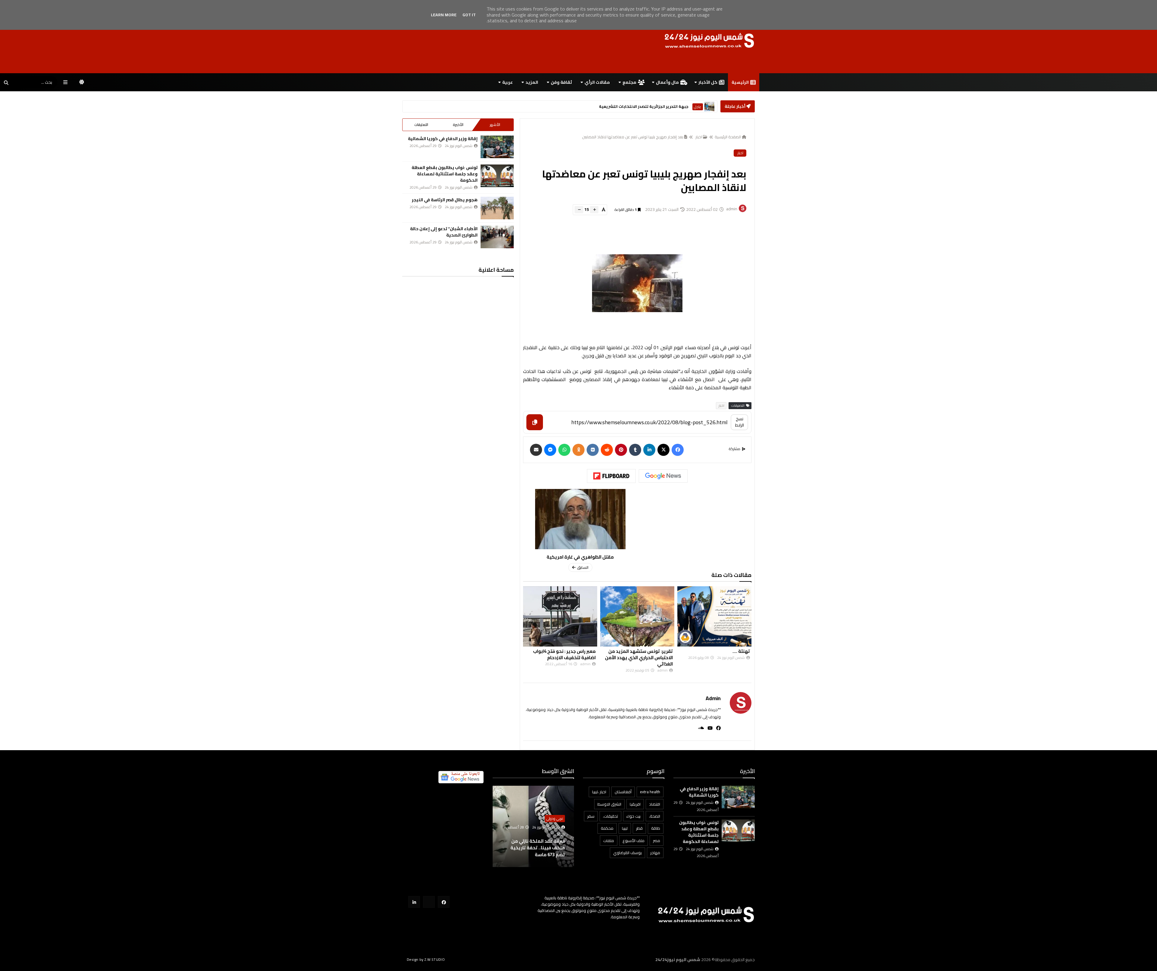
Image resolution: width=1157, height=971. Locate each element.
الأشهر (495, 124)
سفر (590, 816)
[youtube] (708, 728)
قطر (639, 828)
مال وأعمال (667, 82)
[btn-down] (579, 209)
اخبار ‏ (698, 136)
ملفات (608, 840)
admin (713, 698)
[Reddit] (607, 450)
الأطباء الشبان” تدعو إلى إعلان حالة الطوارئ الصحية (444, 232)
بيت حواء (633, 816)
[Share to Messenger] (550, 450)
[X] (663, 450)
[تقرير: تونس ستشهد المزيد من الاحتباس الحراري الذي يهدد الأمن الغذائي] (714, 616)
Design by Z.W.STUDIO (426, 959)
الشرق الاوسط (609, 804)
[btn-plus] (594, 209)
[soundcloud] (699, 728)
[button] (570, 826)
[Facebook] (678, 450)
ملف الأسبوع (633, 840)
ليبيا (625, 828)
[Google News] (663, 476)
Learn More (443, 15)
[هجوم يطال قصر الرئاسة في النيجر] (497, 208)
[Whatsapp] (564, 450)
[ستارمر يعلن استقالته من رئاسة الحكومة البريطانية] (709, 106)
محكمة (607, 828)
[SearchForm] (6, 82)
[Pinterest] (621, 450)
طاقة (655, 828)
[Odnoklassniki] (578, 450)
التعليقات (421, 124)
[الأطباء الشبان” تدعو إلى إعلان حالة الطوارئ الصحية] (497, 237)
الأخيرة (458, 124)
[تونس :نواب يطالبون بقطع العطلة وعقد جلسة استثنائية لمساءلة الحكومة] (497, 175)
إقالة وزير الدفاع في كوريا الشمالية (443, 139)
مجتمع (629, 82)
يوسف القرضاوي (627, 852)
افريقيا (635, 804)
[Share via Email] (536, 450)
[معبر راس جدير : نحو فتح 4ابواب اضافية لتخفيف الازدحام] (637, 616)
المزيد (531, 82)
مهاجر (655, 852)
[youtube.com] (429, 902)
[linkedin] (649, 450)
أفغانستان (623, 791)
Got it (469, 15)
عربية (507, 82)
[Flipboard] (611, 476)
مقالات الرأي (597, 82)
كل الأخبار (707, 82)
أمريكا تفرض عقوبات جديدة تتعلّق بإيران (536, 851)
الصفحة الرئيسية (728, 136)
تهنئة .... (587, 651)
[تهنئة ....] (560, 616)
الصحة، (654, 816)
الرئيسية (740, 82)
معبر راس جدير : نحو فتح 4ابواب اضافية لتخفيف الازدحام (641, 654)
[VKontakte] (593, 450)
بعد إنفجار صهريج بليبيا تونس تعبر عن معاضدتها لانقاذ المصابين (632, 136)
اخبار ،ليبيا (599, 791)
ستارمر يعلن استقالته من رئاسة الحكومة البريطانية (640, 106)
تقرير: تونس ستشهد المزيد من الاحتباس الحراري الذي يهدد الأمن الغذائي (716, 657)
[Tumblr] (635, 450)
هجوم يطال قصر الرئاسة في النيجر (445, 200)
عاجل (697, 106)
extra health (650, 791)
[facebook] (717, 728)
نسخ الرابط (739, 422)
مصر (656, 840)
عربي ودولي (554, 825)
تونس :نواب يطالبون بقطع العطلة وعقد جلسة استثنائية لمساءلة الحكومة (445, 174)
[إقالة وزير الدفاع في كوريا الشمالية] (497, 147)
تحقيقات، (610, 816)
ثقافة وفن (561, 82)
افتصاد (654, 804)
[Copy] (534, 422)
